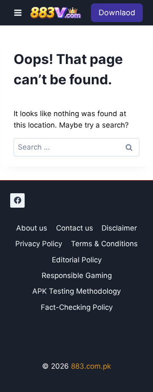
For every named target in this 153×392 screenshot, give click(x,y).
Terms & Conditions (104, 243)
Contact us (74, 228)
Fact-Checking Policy (77, 307)
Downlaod (117, 12)
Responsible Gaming (77, 275)
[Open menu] (18, 12)
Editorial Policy (77, 260)
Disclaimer (119, 228)
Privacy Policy (38, 243)
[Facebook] (17, 200)
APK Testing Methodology (76, 291)
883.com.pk (91, 366)
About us (31, 228)
